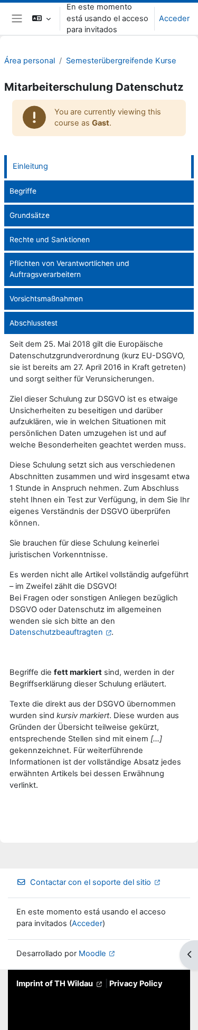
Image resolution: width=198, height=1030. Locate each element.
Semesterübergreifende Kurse (121, 60)
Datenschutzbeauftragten (56, 632)
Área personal (29, 60)
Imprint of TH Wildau (54, 983)
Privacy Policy (136, 983)
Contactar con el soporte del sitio (90, 882)
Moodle (92, 953)
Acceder (174, 18)
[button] (41, 19)
